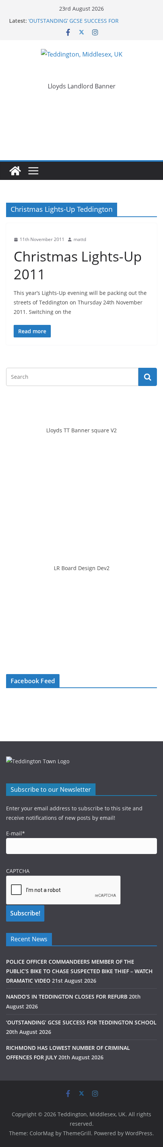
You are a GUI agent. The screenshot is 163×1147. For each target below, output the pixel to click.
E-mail (15, 833)
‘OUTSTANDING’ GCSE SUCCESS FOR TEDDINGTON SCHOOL (73, 24)
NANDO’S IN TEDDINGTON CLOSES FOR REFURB (66, 996)
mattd (80, 239)
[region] (81, 107)
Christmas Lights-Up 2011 (78, 265)
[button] (81, 107)
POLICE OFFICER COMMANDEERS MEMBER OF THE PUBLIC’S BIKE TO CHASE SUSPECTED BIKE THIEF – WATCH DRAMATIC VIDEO (79, 971)
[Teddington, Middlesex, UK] (15, 171)
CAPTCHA (18, 870)
